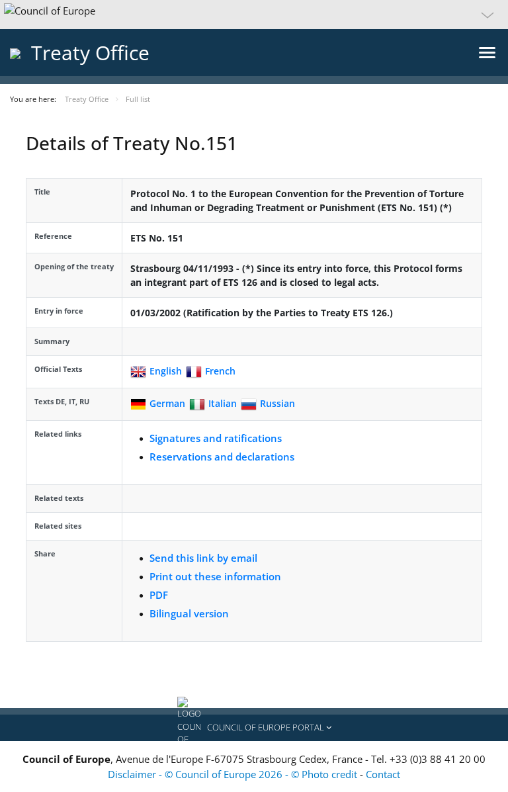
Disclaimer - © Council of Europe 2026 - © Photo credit (234, 774)
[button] (254, 14)
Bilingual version (189, 613)
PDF (158, 594)
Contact (383, 774)
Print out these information (215, 576)
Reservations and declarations (221, 456)
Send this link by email (203, 557)
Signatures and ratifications (215, 438)
